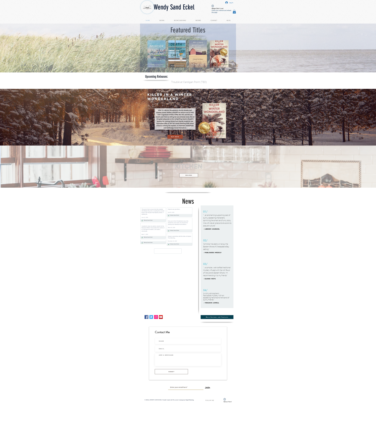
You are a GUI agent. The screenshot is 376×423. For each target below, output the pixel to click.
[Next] (365, 166)
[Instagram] (156, 317)
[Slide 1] (190, 182)
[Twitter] (151, 317)
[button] (234, 12)
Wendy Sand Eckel (174, 7)
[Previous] (11, 166)
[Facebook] (146, 317)
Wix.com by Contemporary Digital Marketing (183, 400)
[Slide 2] (185, 182)
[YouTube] (161, 317)
